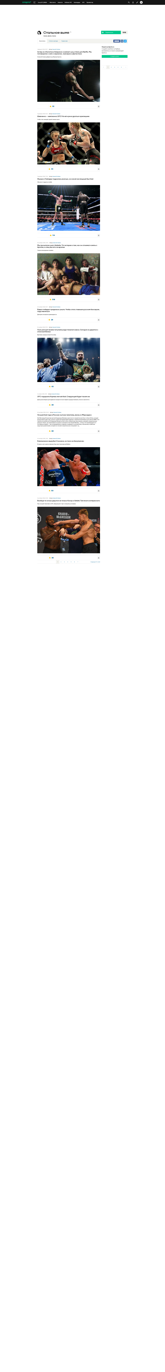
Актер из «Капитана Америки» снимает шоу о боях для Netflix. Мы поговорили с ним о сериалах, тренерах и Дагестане (64, 53)
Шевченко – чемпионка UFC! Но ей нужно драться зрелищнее (63, 116)
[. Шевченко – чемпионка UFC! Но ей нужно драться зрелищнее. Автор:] (68, 143)
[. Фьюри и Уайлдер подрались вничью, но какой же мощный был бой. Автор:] (68, 208)
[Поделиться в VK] (122, 41)
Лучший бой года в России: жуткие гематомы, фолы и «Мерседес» (64, 415)
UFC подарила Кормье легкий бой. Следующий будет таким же (63, 397)
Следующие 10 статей (95, 562)
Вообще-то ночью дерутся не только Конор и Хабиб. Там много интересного (68, 501)
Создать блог (114, 56)
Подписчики (64, 41)
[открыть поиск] (129, 2)
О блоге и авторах (53, 41)
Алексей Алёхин (56, 49)
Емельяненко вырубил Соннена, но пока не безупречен (60, 441)
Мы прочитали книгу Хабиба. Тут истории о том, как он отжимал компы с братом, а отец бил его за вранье (67, 246)
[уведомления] (133, 2)
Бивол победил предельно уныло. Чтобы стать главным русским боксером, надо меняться (68, 310)
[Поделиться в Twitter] (125, 41)
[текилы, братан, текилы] (39, 33)
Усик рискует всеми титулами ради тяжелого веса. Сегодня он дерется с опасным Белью (67, 331)
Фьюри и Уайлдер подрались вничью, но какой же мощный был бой (65, 179)
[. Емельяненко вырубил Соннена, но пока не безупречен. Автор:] (68, 466)
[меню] (34, 2)
